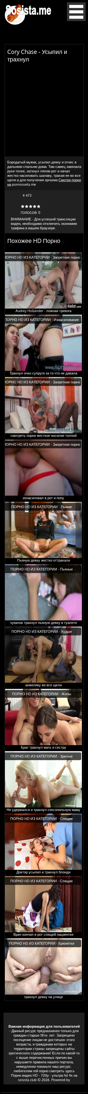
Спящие (66, 818)
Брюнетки (66, 943)
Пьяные (66, 569)
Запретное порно (66, 257)
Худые (66, 631)
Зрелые (66, 756)
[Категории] (76, 20)
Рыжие (66, 507)
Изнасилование (66, 319)
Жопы (66, 694)
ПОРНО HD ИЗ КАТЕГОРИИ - (28, 257)
